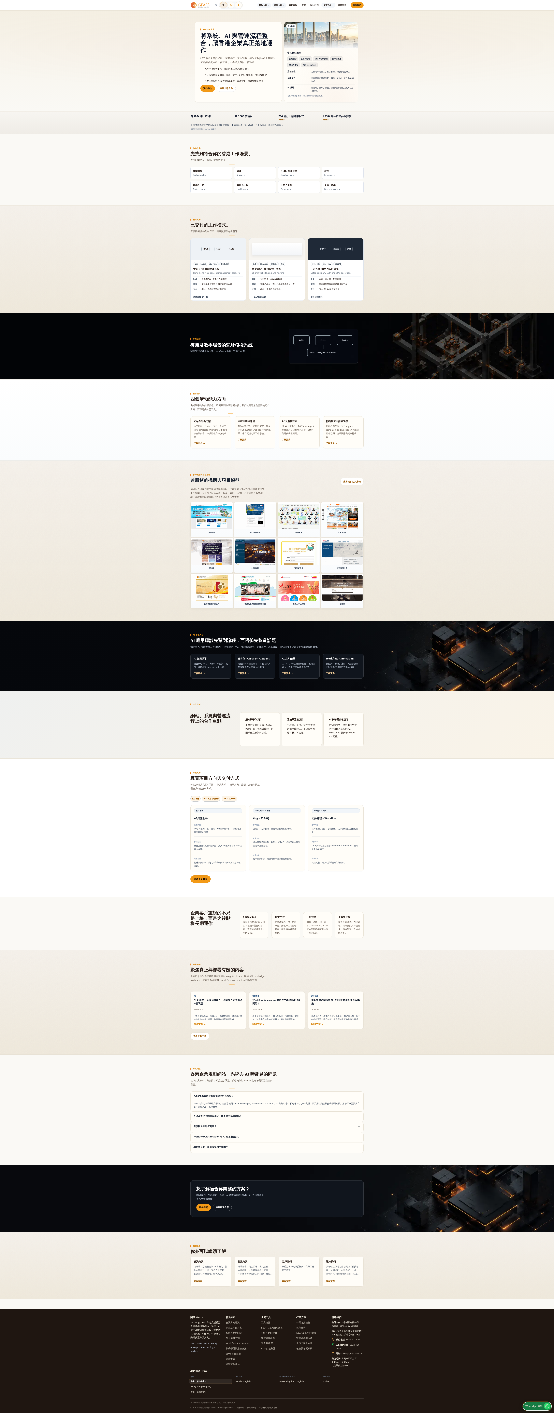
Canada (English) (243, 1381)
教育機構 (301, 1327)
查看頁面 (198, 1281)
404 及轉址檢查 (269, 1332)
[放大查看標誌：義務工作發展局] (298, 588)
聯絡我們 (357, 5)
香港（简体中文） (199, 1391)
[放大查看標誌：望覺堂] (342, 588)
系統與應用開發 (234, 1332)
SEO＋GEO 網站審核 (272, 1327)
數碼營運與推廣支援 (236, 1348)
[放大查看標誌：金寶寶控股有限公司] (211, 588)
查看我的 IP (267, 1343)
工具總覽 (265, 1322)
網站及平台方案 (234, 1327)
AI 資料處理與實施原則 (268, 1407)
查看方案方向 (226, 88)
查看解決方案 (222, 1207)
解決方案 (263, 5)
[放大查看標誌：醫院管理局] (298, 552)
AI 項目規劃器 (268, 1348)
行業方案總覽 (303, 1322)
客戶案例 (293, 5)
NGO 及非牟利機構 (306, 1332)
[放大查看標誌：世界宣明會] (342, 516)
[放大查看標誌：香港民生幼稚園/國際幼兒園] (255, 588)
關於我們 (314, 5)
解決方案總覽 (233, 1322)
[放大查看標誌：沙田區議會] (255, 552)
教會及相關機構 (304, 1348)
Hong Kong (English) (201, 1386)
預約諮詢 (207, 88)
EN (231, 5)
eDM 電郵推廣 (233, 1353)
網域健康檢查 (268, 1338)
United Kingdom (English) (291, 1381)
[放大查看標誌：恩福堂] (211, 552)
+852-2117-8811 (354, 1339)
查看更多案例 (200, 879)
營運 (304, 5)
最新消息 (342, 5)
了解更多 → (199, 443)
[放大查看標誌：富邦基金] (211, 516)
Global (326, 1381)
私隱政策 (240, 1407)
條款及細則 (251, 1407)
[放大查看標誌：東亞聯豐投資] (255, 516)
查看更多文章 (199, 1036)
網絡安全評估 (233, 1364)
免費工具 (327, 5)
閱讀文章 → (200, 1024)
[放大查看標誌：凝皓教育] (298, 516)
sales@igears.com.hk (351, 1353)
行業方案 (278, 5)
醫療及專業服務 (304, 1338)
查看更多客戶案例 (352, 481)
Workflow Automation (238, 1343)
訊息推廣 (230, 1358)
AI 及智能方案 (233, 1338)
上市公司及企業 (304, 1343)
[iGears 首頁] (200, 5)
